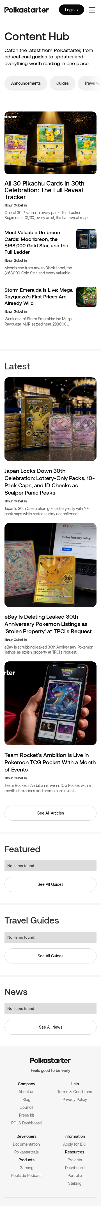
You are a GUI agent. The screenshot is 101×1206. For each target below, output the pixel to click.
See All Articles (50, 813)
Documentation (26, 1144)
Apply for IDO (74, 1144)
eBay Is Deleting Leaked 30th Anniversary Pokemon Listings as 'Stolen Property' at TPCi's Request (48, 623)
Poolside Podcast (26, 1175)
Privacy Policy (75, 1099)
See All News (50, 1027)
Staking (74, 1183)
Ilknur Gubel (13, 205)
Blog (26, 1099)
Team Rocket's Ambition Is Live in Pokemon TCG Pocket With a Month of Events (50, 762)
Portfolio (75, 1175)
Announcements (26, 83)
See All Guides (50, 884)
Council (26, 1107)
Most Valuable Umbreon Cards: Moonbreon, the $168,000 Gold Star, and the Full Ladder (36, 242)
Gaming (26, 1167)
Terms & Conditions (74, 1091)
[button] (92, 9)
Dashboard (74, 1167)
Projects (75, 1159)
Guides (62, 83)
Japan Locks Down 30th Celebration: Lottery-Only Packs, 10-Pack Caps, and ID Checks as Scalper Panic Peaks (49, 481)
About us (26, 1091)
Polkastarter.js (26, 1152)
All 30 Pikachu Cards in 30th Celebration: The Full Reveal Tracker (44, 190)
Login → (71, 9)
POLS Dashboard (26, 1122)
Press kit (26, 1115)
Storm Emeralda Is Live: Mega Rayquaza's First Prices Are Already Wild (38, 296)
